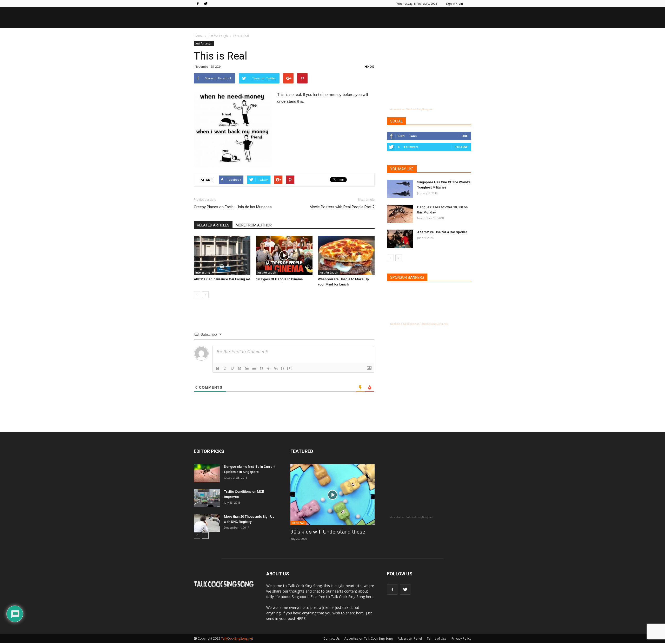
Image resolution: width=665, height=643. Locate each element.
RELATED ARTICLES (213, 225)
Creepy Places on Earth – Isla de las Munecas (233, 207)
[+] (290, 368)
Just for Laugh (203, 43)
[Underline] (232, 368)
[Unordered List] (254, 368)
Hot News (298, 523)
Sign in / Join (454, 3)
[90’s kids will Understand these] (332, 494)
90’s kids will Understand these (327, 532)
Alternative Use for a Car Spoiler (442, 232)
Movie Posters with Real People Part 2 (342, 207)
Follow (461, 147)
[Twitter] (205, 4)
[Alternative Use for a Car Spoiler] (400, 239)
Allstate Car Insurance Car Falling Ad (222, 279)
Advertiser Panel (410, 638)
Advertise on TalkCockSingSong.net (411, 109)
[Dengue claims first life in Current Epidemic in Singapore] (207, 473)
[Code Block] (268, 368)
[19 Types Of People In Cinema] (284, 255)
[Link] (276, 368)
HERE (300, 618)
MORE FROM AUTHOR (254, 225)
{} (282, 368)
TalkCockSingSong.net (237, 638)
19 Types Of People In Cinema (279, 279)
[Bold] (217, 368)
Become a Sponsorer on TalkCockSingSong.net (419, 323)
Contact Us (331, 638)
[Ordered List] (246, 368)
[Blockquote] (261, 368)
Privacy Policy (461, 638)
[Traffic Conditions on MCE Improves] (207, 498)
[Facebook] (198, 4)
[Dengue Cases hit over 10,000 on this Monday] (400, 214)
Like (465, 136)
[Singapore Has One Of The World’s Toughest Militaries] (400, 189)
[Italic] (225, 368)
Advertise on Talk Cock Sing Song (368, 638)
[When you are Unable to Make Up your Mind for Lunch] (346, 255)
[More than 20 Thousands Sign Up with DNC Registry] (207, 523)
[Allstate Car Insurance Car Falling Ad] (222, 255)
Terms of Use (437, 638)
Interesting (202, 272)
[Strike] (239, 368)
